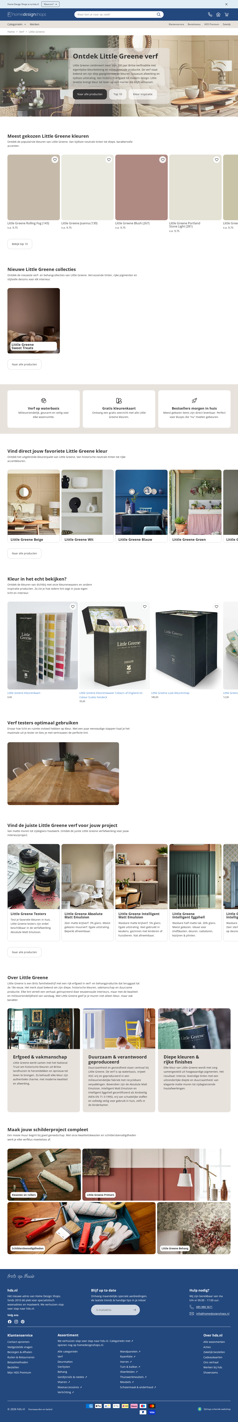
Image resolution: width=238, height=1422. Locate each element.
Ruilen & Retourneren (21, 1357)
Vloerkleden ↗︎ (129, 1371)
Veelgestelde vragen (20, 1347)
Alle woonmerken (214, 1342)
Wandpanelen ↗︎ (130, 1351)
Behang (62, 1371)
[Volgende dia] (226, 194)
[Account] (218, 14)
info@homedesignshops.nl (212, 1313)
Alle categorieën (68, 1351)
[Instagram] (16, 1321)
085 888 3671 (204, 1307)
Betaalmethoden (17, 1362)
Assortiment (68, 1335)
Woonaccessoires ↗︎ (70, 1387)
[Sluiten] (226, 4)
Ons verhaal (210, 1362)
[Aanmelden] (134, 1309)
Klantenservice (20, 1335)
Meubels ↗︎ (127, 1382)
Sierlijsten (64, 1366)
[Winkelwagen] (226, 14)
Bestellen (13, 1367)
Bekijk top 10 (20, 244)
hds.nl (21, 1409)
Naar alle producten (89, 94)
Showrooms (210, 1372)
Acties (207, 1347)
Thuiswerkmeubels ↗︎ (133, 1377)
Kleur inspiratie (142, 94)
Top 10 (118, 94)
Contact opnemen (18, 1342)
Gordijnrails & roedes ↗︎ (72, 1377)
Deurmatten (65, 1361)
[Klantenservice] (210, 14)
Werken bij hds (212, 1367)
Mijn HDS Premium (19, 1372)
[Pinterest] (22, 1321)
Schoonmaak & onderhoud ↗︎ (138, 1387)
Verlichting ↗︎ (66, 1392)
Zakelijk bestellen (214, 1352)
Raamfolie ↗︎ (128, 1356)
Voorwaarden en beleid (40, 1409)
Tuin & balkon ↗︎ (130, 1366)
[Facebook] (9, 1321)
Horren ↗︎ (126, 1361)
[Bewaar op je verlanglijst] (54, 159)
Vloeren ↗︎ (64, 1382)
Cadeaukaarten (212, 1357)
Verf (21, 31)
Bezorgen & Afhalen (19, 1352)
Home (11, 31)
